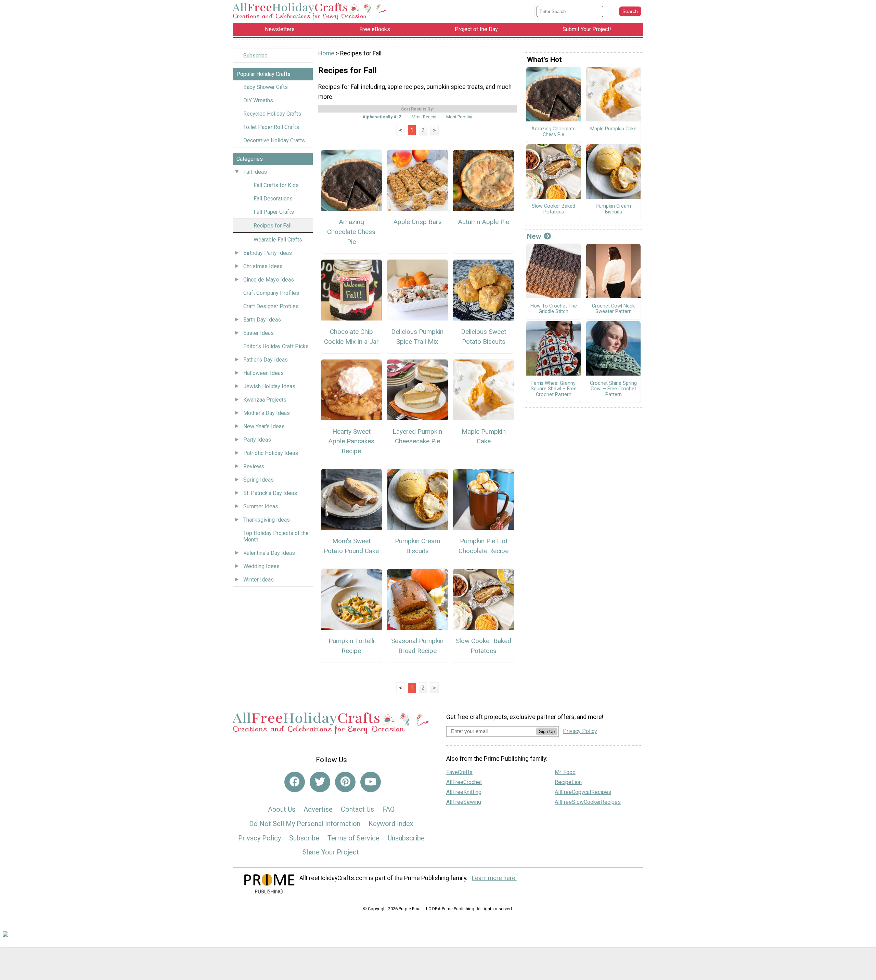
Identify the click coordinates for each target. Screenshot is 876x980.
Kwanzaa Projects (264, 399)
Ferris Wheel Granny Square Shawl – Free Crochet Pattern (554, 389)
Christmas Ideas (263, 266)
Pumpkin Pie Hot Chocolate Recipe (483, 546)
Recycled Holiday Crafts (272, 113)
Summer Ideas (260, 506)
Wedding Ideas (261, 566)
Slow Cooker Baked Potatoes (483, 646)
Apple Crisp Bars (417, 222)
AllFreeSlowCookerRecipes (588, 802)
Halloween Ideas (263, 373)
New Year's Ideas (264, 426)
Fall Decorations (273, 198)
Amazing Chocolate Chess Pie (351, 232)
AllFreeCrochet (464, 782)
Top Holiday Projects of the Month (276, 536)
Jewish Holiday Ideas (269, 386)
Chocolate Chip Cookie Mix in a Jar (351, 336)
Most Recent (424, 116)
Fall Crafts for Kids (276, 185)
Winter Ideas (258, 579)
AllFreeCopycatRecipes (583, 792)
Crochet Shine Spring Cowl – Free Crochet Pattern (613, 389)
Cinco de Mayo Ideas (268, 279)
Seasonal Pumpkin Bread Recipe (417, 646)
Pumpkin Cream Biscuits (417, 546)
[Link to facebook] (294, 782)
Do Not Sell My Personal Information (304, 824)
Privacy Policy (259, 838)
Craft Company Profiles (271, 293)
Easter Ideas (258, 333)
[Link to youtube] (370, 782)
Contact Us (357, 809)
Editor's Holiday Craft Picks (276, 346)
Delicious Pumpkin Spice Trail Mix (417, 336)
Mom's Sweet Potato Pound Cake (351, 546)
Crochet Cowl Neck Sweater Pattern (613, 309)
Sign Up (547, 731)
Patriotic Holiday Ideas (270, 453)
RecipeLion (568, 782)
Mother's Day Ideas (266, 413)
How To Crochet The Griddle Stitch (553, 309)
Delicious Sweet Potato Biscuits (483, 336)
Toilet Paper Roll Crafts (271, 127)
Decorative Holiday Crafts (274, 140)
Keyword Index (391, 824)
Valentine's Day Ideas (269, 553)
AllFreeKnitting (463, 792)
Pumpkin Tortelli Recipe (351, 646)
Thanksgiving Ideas (266, 520)
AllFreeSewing (463, 802)
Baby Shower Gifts (265, 87)
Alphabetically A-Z (382, 116)
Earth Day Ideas (262, 319)
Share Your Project (330, 852)
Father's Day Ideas (265, 359)
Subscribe (255, 55)
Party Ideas (257, 439)
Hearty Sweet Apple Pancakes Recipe (351, 441)
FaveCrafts (459, 772)
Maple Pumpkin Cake (484, 436)
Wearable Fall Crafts (278, 239)
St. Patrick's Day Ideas (270, 493)
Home (326, 53)
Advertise (318, 809)
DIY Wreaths (258, 100)
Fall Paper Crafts (274, 212)
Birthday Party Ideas (267, 253)
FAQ (388, 809)
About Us (281, 809)
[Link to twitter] (320, 782)
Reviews (253, 466)
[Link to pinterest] (345, 782)
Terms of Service (353, 838)
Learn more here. (494, 878)
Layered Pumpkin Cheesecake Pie (417, 436)
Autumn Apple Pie (483, 222)
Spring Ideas (258, 479)
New (534, 236)
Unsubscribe (406, 838)
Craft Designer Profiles (271, 306)
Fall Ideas (255, 172)
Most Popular (459, 116)
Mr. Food (565, 772)
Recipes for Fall (273, 225)
